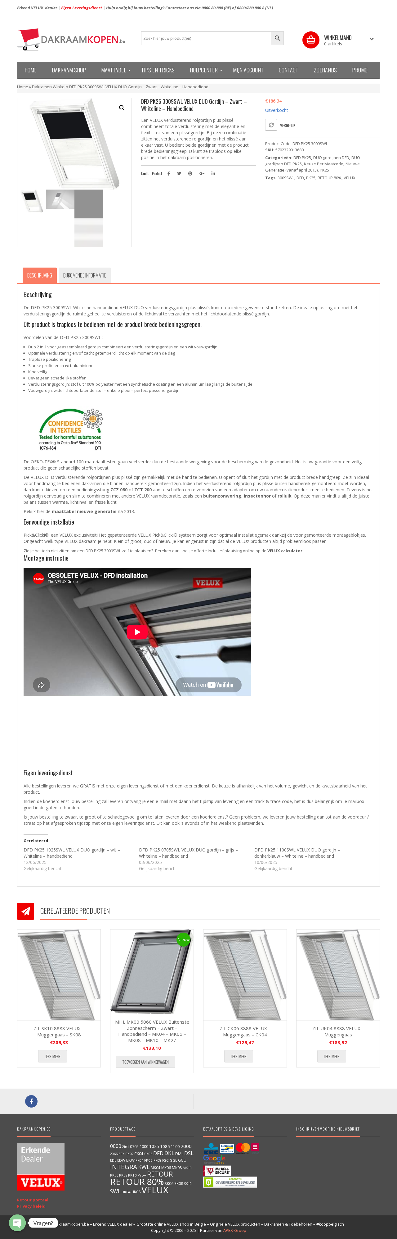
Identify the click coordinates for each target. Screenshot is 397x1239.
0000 (115, 1146)
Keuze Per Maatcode (323, 164)
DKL (169, 1153)
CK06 (148, 1154)
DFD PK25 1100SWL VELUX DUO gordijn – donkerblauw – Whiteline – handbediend (297, 853)
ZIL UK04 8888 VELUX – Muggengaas (338, 1031)
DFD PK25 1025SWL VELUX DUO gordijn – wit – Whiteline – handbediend (72, 853)
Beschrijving (39, 275)
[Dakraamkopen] (74, 39)
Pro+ (142, 1175)
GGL (173, 1160)
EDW (121, 1160)
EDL (113, 1160)
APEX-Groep (234, 1230)
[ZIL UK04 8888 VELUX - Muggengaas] (338, 975)
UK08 (136, 1191)
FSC (165, 1160)
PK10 (132, 1175)
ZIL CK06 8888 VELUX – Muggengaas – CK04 (245, 1031)
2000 (186, 1146)
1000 (144, 1146)
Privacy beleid (31, 1206)
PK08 (123, 1175)
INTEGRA (123, 1166)
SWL (115, 1191)
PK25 (324, 170)
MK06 (166, 1167)
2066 (114, 1153)
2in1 (125, 1147)
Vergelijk (287, 125)
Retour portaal (32, 1200)
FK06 (148, 1160)
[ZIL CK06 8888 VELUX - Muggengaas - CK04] (245, 975)
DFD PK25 (302, 157)
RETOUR (160, 1173)
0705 (134, 1146)
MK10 (187, 1167)
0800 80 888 (212, 8)
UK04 (126, 1192)
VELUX (349, 178)
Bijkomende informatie (84, 275)
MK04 (155, 1167)
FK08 (157, 1160)
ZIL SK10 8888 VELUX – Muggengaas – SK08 (58, 1031)
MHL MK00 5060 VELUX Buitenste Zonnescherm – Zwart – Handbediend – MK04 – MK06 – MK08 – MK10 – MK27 (152, 1031)
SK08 (178, 1183)
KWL (144, 1167)
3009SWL (286, 178)
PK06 (114, 1175)
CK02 (129, 1153)
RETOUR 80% (329, 178)
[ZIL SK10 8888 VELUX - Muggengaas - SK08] (58, 975)
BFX (121, 1153)
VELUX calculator (284, 550)
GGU (182, 1160)
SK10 (188, 1183)
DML (179, 1153)
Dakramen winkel (48, 86)
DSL (189, 1153)
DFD (300, 178)
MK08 (177, 1167)
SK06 (169, 1183)
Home (22, 86)
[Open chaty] (17, 1222)
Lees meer (52, 1056)
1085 (165, 1146)
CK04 (138, 1153)
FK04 (139, 1160)
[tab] (40, 275)
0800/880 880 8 (250, 8)
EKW (130, 1160)
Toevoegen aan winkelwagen (145, 1062)
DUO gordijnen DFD (331, 157)
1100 (175, 1146)
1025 (154, 1146)
